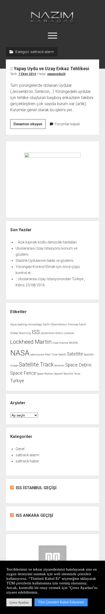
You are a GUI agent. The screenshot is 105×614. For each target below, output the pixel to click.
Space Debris (78, 364)
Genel (20, 449)
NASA (20, 353)
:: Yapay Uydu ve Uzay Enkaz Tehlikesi (49, 68)
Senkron (59, 365)
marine (63, 343)
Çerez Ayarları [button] (19, 602)
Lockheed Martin (31, 341)
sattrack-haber (27, 461)
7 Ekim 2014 (27, 74)
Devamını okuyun (30, 125)
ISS (36, 332)
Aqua (13, 324)
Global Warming (20, 333)
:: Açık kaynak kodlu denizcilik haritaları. (46, 242)
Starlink (68, 373)
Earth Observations (55, 324)
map (55, 343)
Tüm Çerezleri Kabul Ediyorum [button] (61, 602)
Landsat (69, 333)
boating (22, 324)
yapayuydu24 (56, 74)
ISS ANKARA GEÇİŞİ (34, 515)
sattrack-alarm (27, 455)
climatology (35, 324)
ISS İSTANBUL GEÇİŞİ (36, 487)
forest (82, 324)
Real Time (51, 354)
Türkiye (17, 380)
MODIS (73, 343)
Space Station (45, 373)
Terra (77, 373)
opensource (37, 354)
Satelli (62, 354)
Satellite (75, 354)
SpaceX (58, 373)
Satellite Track (36, 364)
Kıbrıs (59, 333)
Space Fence (23, 373)
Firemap (73, 324)
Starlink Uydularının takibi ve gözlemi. (45, 261)
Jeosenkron (48, 333)
